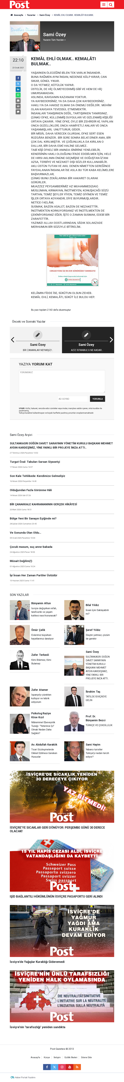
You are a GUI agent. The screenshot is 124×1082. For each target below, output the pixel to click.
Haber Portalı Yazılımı (25, 1077)
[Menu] (103, 5)
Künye (47, 1057)
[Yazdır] (18, 106)
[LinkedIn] (18, 89)
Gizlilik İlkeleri (70, 1057)
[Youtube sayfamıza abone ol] (69, 1067)
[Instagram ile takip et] (62, 1067)
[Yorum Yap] (18, 111)
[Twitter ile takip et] (54, 1067)
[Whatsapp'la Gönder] (18, 95)
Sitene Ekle (86, 1057)
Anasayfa (35, 1057)
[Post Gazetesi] (19, 4)
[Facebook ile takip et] (47, 1067)
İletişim (57, 1057)
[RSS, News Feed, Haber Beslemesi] (77, 1067)
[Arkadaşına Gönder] (18, 100)
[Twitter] (18, 83)
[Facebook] (18, 78)
